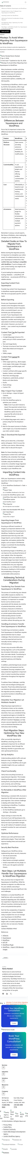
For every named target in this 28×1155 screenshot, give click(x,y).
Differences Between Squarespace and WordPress (13, 8)
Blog (1, 1003)
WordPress (6, 940)
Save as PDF (5, 31)
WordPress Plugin (8, 945)
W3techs (5, 935)
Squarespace (7, 938)
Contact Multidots (7, 928)
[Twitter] (11, 993)
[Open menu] (25, 2)
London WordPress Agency (11, 1136)
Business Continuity (9, 1129)
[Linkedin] (7, 993)
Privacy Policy (7, 1124)
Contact (14, 1023)
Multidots (17, 719)
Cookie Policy (7, 1127)
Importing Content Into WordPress (9, 15)
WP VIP (5, 942)
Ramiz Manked (7, 968)
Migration (2, 34)
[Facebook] (3, 993)
